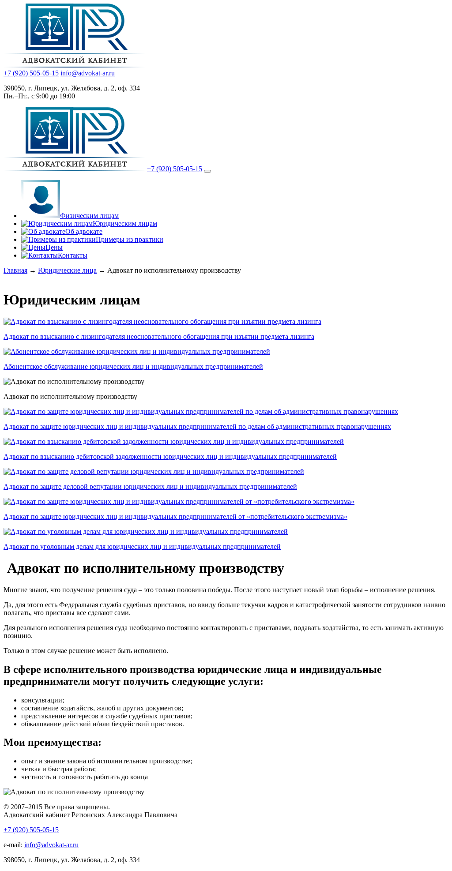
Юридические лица (67, 270)
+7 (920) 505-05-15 (31, 73)
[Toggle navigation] (207, 171)
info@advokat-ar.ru (87, 73)
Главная (15, 270)
